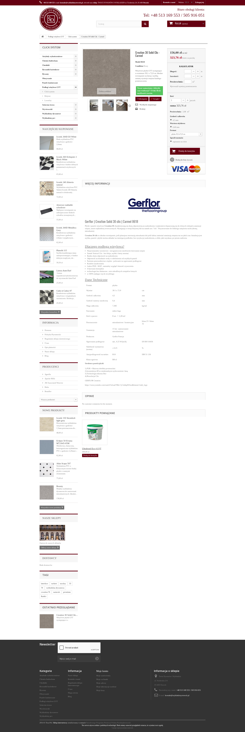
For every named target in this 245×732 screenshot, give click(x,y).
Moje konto (102, 671)
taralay (63, 583)
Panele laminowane (50, 83)
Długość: (173, 71)
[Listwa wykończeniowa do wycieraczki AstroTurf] (47, 277)
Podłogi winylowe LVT (56, 37)
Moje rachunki (102, 679)
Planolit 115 (61, 250)
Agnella (47, 374)
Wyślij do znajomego (148, 105)
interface (44, 583)
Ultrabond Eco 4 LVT (91, 448)
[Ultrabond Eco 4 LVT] (94, 432)
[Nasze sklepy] (59, 533)
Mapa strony (73, 693)
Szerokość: (174, 76)
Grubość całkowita (177, 116)
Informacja (50, 322)
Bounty (59, 486)
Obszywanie (47, 78)
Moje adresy (101, 683)
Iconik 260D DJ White (66, 137)
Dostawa (47, 330)
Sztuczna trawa (48, 105)
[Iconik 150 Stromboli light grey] (47, 424)
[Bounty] (47, 492)
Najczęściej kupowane (57, 129)
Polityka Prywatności (52, 334)
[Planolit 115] (47, 257)
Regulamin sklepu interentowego (57, 339)
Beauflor (47, 391)
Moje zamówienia (103, 676)
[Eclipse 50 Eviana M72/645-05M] (47, 447)
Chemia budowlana (50, 61)
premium (67, 592)
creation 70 (45, 592)
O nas (46, 343)
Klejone (47, 96)
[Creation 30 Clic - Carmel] (94, 105)
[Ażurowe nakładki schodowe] (47, 211)
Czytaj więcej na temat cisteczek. (122, 728)
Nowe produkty (53, 410)
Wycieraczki (47, 109)
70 (42, 588)
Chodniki (46, 65)
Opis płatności (50, 347)
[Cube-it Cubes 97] (47, 297)
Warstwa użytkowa (178, 123)
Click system (72, 37)
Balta (46, 387)
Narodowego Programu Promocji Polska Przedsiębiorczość (108, 723)
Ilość (172, 96)
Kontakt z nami (169, 2)
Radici (43, 596)
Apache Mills (49, 379)
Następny (129, 105)
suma (178, 105)
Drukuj (142, 109)
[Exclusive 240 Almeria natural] (47, 188)
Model (137, 62)
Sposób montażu (176, 138)
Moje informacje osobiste (106, 687)
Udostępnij (142, 99)
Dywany (45, 74)
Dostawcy (49, 558)
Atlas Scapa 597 (63, 463)
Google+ (156, 99)
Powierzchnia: (176, 82)
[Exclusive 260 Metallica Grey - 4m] (47, 234)
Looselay (48, 100)
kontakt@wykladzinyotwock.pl (71, 3)
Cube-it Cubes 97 (64, 291)
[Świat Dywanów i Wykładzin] (66, 19)
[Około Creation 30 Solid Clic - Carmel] (47, 621)
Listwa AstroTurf (63, 270)
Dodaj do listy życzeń (183, 160)
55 (70, 583)
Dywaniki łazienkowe (50, 70)
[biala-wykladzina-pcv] (47, 143)
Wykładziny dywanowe (51, 114)
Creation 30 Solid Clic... (67, 615)
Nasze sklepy (49, 352)
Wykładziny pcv (48, 118)
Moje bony (100, 690)
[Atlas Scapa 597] (47, 470)
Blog (46, 356)
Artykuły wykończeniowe (52, 56)
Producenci (50, 366)
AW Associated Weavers (53, 383)
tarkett (54, 583)
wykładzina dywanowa (55, 588)
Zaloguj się (199, 2)
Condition (139, 66)
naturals (56, 592)
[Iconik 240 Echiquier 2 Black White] (47, 163)
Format (173, 130)
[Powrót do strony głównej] (42, 37)
